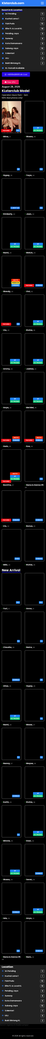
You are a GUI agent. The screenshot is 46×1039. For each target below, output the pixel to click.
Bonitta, (8, 485)
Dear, (30, 840)
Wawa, (31, 136)
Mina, (7, 136)
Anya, (7, 407)
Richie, (30, 330)
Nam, (30, 957)
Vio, (6, 330)
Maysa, (31, 763)
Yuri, (6, 608)
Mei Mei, (31, 407)
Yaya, (30, 175)
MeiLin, (31, 252)
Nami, (7, 252)
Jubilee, (31, 368)
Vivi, (29, 291)
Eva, (29, 446)
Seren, (30, 879)
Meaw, (30, 724)
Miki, (6, 564)
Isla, (6, 918)
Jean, (30, 214)
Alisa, (7, 686)
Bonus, (30, 526)
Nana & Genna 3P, (34, 486)
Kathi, (7, 802)
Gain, (7, 446)
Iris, (6, 526)
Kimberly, (9, 214)
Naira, (30, 647)
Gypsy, (7, 175)
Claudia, (8, 647)
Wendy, (8, 291)
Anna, (30, 608)
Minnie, (8, 840)
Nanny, (8, 763)
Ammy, (8, 368)
